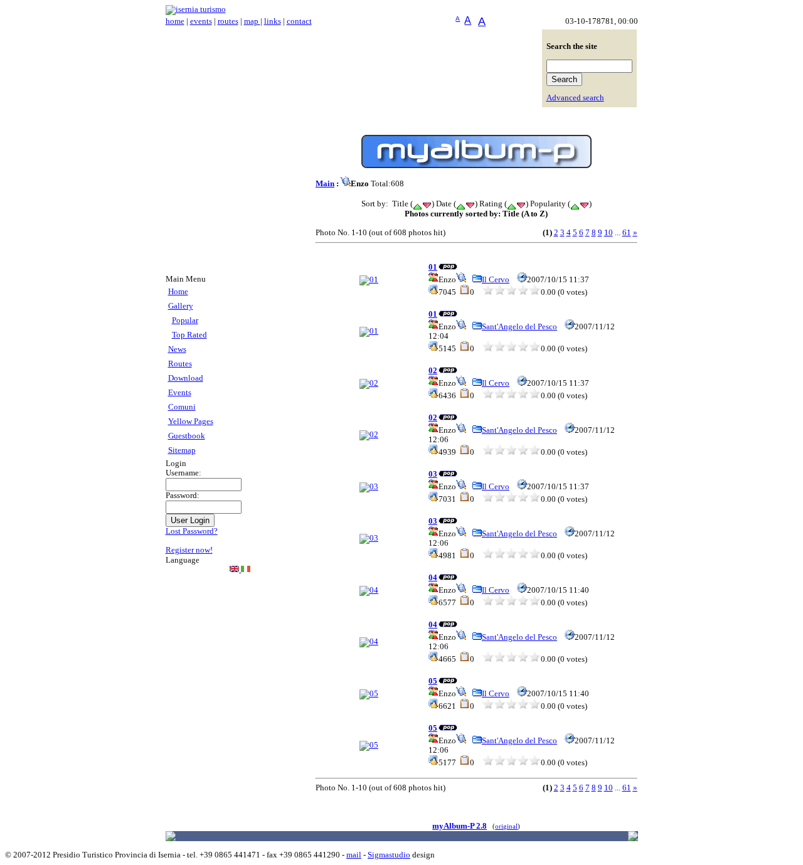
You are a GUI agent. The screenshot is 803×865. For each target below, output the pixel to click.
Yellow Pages (190, 421)
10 (608, 232)
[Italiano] (245, 569)
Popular (185, 320)
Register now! (189, 550)
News (177, 349)
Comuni (182, 407)
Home (178, 291)
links (272, 21)
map (252, 21)
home (175, 21)
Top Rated (189, 335)
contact (299, 21)
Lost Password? (192, 531)
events (201, 21)
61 (626, 232)
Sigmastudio (389, 855)
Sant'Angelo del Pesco (519, 326)
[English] (235, 569)
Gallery (180, 306)
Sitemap (182, 450)
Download (185, 378)
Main (325, 183)
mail (353, 855)
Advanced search (575, 97)
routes (228, 21)
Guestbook (186, 436)
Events (179, 392)
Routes (180, 363)
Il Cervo (495, 279)
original (506, 826)
